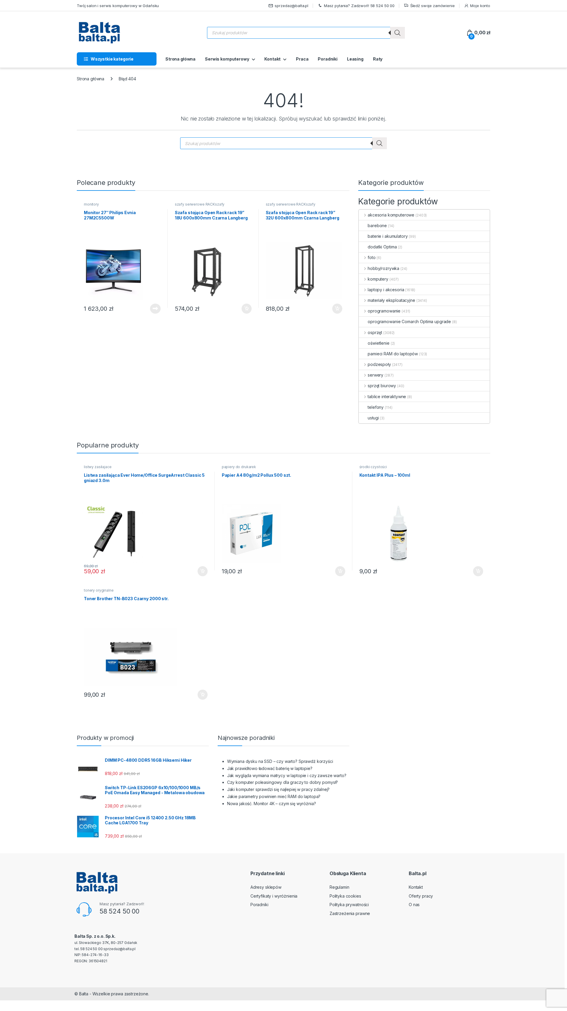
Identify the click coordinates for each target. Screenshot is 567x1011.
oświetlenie (378, 343)
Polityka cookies (345, 895)
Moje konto (480, 5)
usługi (373, 417)
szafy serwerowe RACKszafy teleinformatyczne (200, 206)
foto (371, 257)
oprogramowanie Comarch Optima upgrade (409, 321)
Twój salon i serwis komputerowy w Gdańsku (118, 5)
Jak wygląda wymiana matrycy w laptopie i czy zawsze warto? (286, 775)
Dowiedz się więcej (152, 309)
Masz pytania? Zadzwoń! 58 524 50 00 (359, 5)
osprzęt (375, 332)
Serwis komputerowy (227, 58)
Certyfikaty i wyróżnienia (274, 895)
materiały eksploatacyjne (391, 300)
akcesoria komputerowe (391, 214)
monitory (91, 204)
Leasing (355, 58)
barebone (377, 225)
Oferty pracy (421, 895)
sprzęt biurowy (382, 385)
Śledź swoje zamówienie (432, 5)
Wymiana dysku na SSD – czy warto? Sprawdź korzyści (280, 761)
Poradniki (328, 58)
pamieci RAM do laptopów (393, 353)
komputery (378, 278)
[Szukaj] (397, 33)
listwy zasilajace (98, 467)
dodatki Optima (382, 246)
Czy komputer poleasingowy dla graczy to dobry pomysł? (282, 782)
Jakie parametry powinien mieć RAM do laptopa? (274, 796)
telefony (376, 407)
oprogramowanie (384, 310)
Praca (302, 58)
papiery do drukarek (239, 467)
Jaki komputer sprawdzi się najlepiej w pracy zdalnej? (278, 789)
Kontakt (272, 58)
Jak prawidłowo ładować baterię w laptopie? (269, 768)
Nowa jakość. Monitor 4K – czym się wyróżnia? (271, 803)
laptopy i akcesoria (386, 289)
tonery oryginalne (99, 590)
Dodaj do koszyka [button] (243, 309)
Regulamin (339, 887)
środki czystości (373, 467)
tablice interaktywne (387, 396)
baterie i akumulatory (388, 236)
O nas (414, 904)
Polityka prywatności (349, 904)
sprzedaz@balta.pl (291, 5)
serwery (375, 374)
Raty (377, 58)
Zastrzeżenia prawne (350, 913)
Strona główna (180, 58)
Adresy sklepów (265, 887)
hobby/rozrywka (383, 268)
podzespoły (379, 364)
